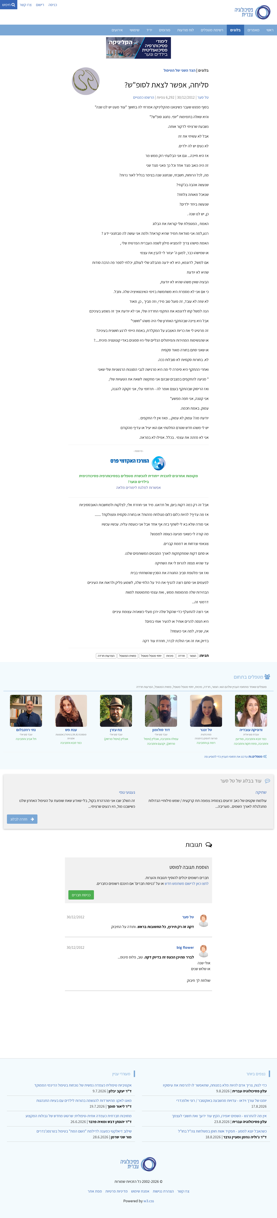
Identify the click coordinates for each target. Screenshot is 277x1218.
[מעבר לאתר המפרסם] (138, 47)
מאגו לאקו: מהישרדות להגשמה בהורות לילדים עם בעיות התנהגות (84, 1100)
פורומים (164, 29)
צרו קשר (25, 4)
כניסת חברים (81, 894)
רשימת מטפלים (212, 29)
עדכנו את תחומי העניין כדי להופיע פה (233, 756)
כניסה (52, 4)
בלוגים (235, 29)
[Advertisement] (144, 1023)
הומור (193, 656)
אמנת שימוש (140, 1191)
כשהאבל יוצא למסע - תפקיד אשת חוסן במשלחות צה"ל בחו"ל (222, 1131)
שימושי (134, 29)
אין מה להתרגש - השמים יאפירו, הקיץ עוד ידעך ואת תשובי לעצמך (219, 1115)
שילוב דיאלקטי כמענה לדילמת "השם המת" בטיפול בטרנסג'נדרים (84, 1131)
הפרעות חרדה (106, 656)
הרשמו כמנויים (143, 97)
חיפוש (6, 4)
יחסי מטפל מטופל (151, 656)
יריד (149, 29)
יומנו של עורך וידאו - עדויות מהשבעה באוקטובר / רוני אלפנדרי (221, 1100)
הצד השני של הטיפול (179, 70)
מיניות (169, 656)
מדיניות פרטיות (116, 1191)
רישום (40, 4)
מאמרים (253, 29)
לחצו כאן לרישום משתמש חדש (187, 883)
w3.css (148, 1200)
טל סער (203, 97)
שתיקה (261, 792)
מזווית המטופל (127, 656)
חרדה (181, 656)
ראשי (270, 29)
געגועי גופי (127, 792)
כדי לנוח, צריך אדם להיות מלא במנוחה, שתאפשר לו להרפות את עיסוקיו (215, 1085)
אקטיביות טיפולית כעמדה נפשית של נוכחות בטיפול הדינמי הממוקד (83, 1085)
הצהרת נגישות (163, 1191)
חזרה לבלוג (18, 819)
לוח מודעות (185, 29)
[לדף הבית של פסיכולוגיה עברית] (253, 12)
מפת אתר (95, 1191)
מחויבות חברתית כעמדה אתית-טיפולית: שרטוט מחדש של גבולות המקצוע (79, 1115)
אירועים (117, 29)
